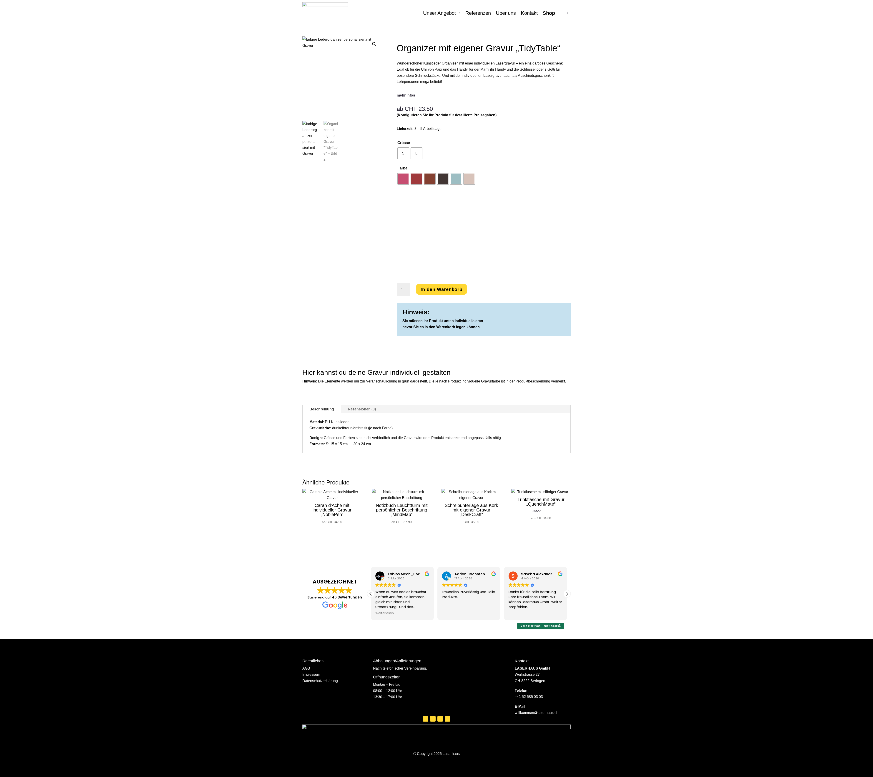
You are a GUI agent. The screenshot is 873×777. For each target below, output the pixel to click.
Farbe (402, 168)
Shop (549, 13)
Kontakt (529, 13)
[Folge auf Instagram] (433, 719)
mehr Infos (406, 95)
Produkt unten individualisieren (456, 321)
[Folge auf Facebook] (425, 719)
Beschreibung (321, 409)
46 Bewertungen (347, 597)
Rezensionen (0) (362, 409)
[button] (374, 44)
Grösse (403, 143)
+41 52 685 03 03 (529, 697)
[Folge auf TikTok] (447, 719)
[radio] (403, 153)
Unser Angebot (439, 13)
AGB (306, 668)
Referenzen (478, 13)
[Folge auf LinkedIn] (440, 719)
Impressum (311, 674)
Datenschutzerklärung (320, 681)
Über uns (506, 13)
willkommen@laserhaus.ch (536, 713)
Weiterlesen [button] (384, 613)
